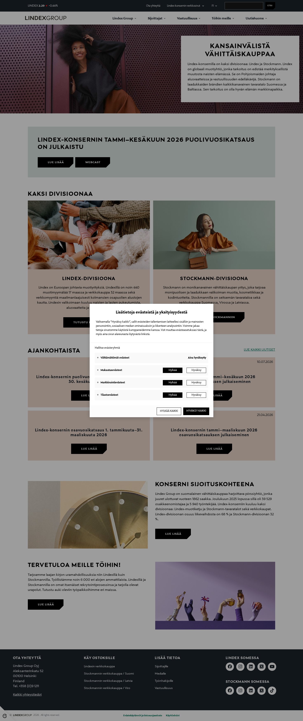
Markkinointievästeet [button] (111, 383)
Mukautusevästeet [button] (109, 370)
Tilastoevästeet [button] (107, 395)
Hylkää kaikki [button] (169, 411)
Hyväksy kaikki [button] (196, 411)
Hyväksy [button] (196, 370)
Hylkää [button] (173, 370)
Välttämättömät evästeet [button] (113, 358)
